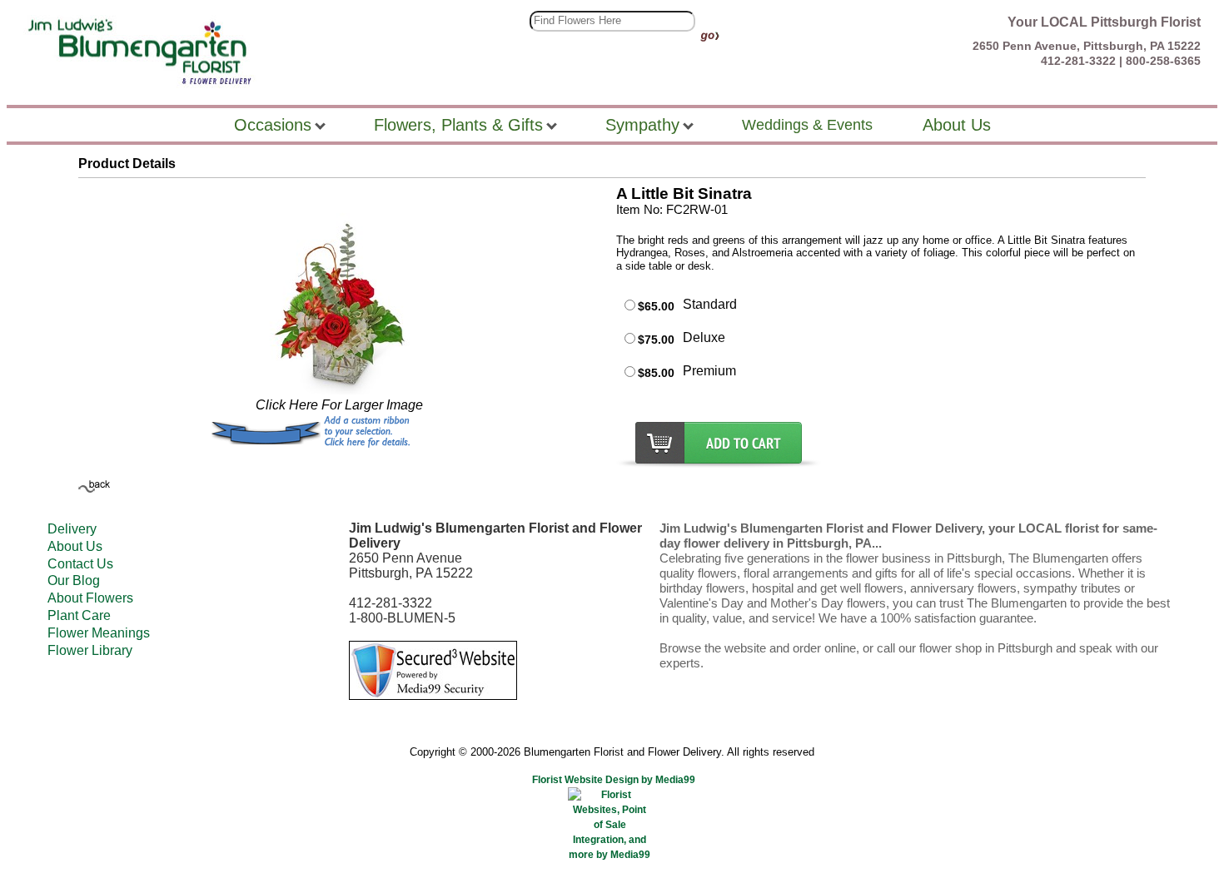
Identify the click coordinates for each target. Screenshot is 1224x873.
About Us (74, 546)
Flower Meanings (98, 633)
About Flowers (90, 598)
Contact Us (80, 564)
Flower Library (89, 650)
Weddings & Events (807, 125)
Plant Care (79, 615)
